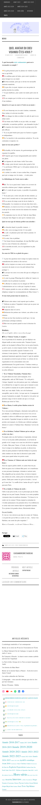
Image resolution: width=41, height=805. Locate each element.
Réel (12, 786)
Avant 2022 (16, 2)
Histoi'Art (10, 775)
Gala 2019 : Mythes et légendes (18, 770)
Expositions (21, 767)
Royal (8, 786)
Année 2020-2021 (11, 751)
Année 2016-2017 (10, 742)
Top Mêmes (30, 786)
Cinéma (23, 763)
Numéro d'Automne (8, 783)
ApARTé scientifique (27, 760)
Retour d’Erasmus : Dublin (10, 685)
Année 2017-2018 (25, 742)
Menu (4, 38)
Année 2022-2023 (29, 2)
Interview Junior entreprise (14, 575)
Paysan (21, 783)
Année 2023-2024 (9, 6)
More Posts (18, 557)
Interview (30, 11)
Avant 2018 (6, 763)
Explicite (12, 767)
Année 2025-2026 (9, 11)
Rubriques (7, 2)
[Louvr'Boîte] (20, 27)
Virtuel (4, 789)
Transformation (23, 545)
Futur (7, 770)
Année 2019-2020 (22, 747)
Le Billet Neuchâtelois (27, 779)
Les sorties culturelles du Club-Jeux (13, 676)
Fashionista (16, 802)
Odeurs (16, 783)
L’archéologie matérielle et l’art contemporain (16, 644)
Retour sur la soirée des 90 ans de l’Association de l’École (20, 648)
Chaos (18, 763)
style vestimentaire (20, 62)
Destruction (34, 763)
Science (15, 786)
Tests (5, 15)
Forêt (3, 770)
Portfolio (26, 783)
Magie (35, 779)
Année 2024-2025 (22, 6)
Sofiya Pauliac (26, 570)
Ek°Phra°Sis (5, 767)
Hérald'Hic (8, 780)
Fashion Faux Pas (31, 767)
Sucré (19, 786)
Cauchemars (14, 763)
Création (28, 763)
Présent (31, 783)
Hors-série (20, 11)
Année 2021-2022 (9, 545)
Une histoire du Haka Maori (10, 667)
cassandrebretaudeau (21, 55)
